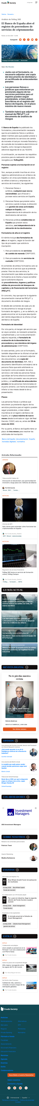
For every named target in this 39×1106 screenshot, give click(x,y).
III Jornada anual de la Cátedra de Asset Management (20, 917)
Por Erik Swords (10, 488)
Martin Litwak (6, 771)
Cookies (18, 1102)
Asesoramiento (6, 1044)
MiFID (20, 582)
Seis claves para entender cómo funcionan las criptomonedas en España (19, 527)
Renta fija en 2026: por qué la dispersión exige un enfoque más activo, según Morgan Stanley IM (15, 781)
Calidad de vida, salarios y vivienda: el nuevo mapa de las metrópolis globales (13, 984)
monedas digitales (9, 442)
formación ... (13, 582)
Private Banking (6, 1032)
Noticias (4, 1017)
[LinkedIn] (20, 39)
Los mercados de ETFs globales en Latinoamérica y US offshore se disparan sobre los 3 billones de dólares (18, 621)
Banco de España (8, 439)
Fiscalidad (4, 1040)
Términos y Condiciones (10, 1100)
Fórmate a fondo (7, 1036)
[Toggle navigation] (36, 2)
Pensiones (22, 1029)
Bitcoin (5, 490)
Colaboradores (14, 797)
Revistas (4, 1055)
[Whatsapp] (36, 39)
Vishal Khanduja (6, 786)
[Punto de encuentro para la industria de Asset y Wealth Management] (9, 2)
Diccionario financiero (8, 1048)
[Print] (32, 39)
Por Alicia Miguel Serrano (12, 972)
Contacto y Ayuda (15, 1084)
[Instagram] (14, 1087)
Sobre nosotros (14, 837)
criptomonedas (16, 536)
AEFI (4, 536)
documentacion (22, 439)
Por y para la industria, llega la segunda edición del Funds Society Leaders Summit (22, 900)
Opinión (8, 740)
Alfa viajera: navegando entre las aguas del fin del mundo (13, 966)
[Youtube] (20, 1087)
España (32, 439)
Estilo (7, 936)
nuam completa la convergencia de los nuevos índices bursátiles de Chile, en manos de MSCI (17, 604)
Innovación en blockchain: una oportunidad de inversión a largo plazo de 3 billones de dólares (19, 482)
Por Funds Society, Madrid (13, 533)
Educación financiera (8, 1051)
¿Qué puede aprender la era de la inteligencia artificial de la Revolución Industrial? (14, 751)
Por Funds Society (10, 955)
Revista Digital (13, 667)
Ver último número (19, 729)
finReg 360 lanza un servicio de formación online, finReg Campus (17, 573)
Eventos (8, 870)
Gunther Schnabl (7, 756)
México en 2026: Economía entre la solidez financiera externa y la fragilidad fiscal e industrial (19, 650)
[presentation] (3, 808)
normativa (21, 442)
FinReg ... (6, 582)
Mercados (4, 1025)
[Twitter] (28, 39)
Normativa (21, 1032)
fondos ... (16, 490)
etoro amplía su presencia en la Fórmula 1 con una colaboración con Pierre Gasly (13, 950)
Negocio (4, 1029)
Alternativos (22, 1021)
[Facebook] (24, 39)
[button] (18, 1098)
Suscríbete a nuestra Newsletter (21, 1075)
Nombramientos (6, 1021)
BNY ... (10, 490)
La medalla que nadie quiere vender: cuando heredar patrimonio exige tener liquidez (14, 766)
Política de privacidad (27, 1100)
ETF (19, 1025)
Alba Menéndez (9, 67)
